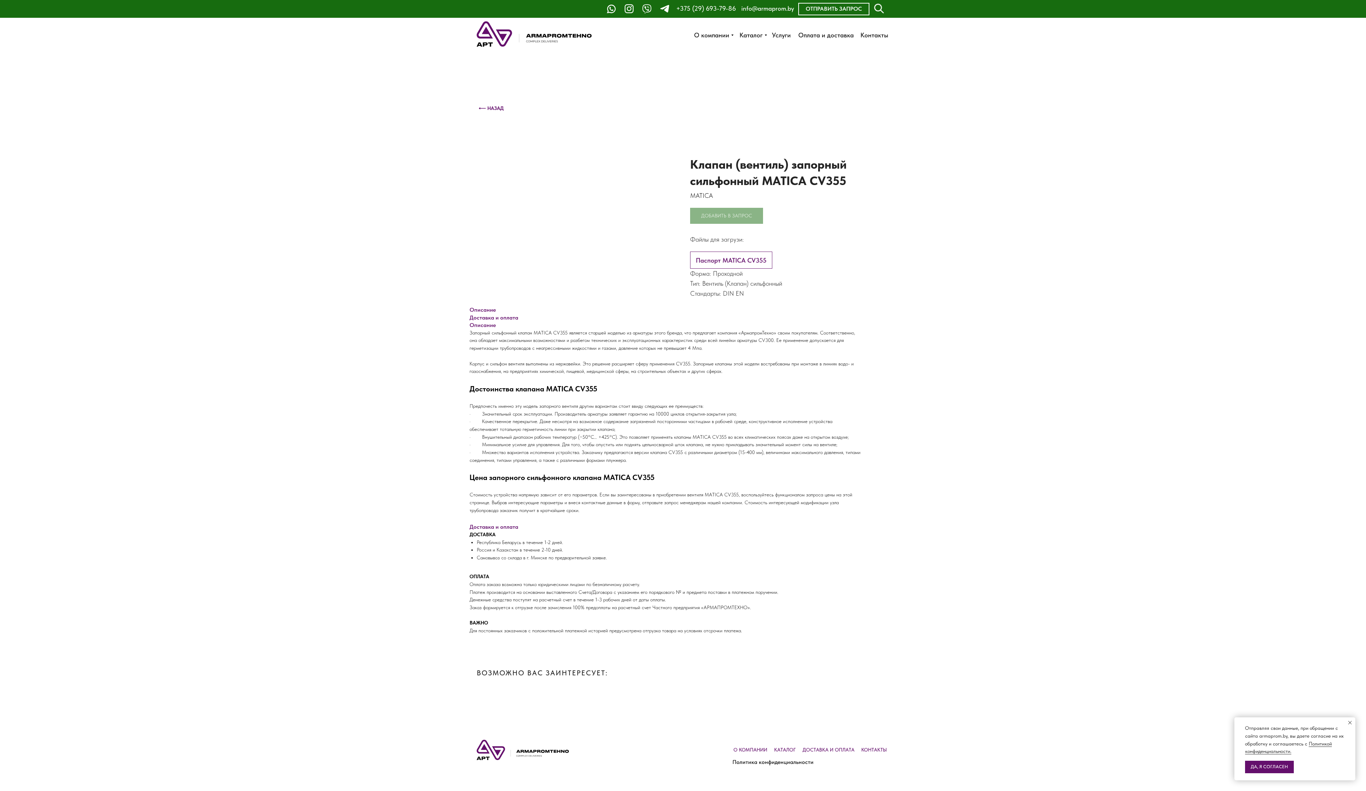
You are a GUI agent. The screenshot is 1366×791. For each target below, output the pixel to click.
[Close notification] (1350, 722)
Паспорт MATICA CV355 (731, 260)
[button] (833, 9)
